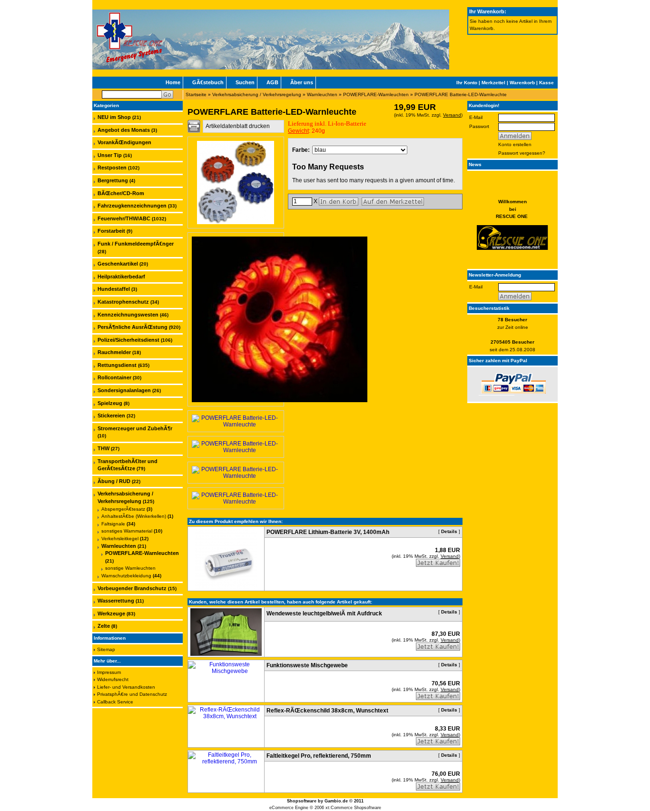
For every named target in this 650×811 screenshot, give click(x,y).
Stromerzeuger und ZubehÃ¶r (135, 428)
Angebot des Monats (124, 130)
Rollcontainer (114, 377)
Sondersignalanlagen (124, 390)
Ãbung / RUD (114, 481)
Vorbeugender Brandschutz (132, 588)
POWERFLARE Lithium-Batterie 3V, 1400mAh (327, 532)
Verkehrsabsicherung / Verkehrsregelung (256, 94)
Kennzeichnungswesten (128, 314)
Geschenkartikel (118, 264)
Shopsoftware (301, 801)
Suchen (245, 82)
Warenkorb (522, 82)
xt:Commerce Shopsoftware (353, 807)
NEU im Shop (114, 117)
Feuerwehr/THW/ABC (124, 218)
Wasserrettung (116, 600)
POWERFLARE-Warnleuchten (376, 94)
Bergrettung (113, 180)
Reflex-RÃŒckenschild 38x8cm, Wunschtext (327, 710)
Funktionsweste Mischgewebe (307, 665)
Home (173, 82)
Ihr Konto (466, 82)
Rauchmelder (114, 352)
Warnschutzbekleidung (126, 575)
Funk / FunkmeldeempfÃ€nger (136, 244)
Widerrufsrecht (112, 679)
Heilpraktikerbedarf (121, 276)
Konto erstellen (515, 144)
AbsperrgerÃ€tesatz (123, 509)
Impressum (109, 672)
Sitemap (106, 649)
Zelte (104, 626)
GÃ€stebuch (208, 82)
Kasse (546, 82)
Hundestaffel (114, 289)
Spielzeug (110, 403)
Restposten (112, 167)
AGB (272, 82)
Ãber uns (301, 82)
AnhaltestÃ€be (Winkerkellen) (133, 516)
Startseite (196, 94)
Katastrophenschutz (123, 302)
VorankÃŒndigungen (124, 142)
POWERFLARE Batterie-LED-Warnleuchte (460, 94)
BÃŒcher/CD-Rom (121, 193)
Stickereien (111, 415)
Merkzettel (493, 82)
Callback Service (115, 701)
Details (449, 531)
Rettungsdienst (117, 365)
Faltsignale (113, 523)
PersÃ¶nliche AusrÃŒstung (132, 327)
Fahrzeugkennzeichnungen (132, 205)
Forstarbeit (111, 231)
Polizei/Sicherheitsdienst (128, 340)
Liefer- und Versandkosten (126, 687)
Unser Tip (110, 155)
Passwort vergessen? (521, 153)
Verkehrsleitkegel (119, 538)
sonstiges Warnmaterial (126, 531)
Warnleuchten (322, 94)
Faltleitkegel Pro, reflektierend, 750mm (318, 755)
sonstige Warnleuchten (130, 568)
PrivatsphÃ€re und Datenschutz (132, 694)
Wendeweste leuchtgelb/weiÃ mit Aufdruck (324, 613)
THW (103, 448)
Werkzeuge (111, 613)
